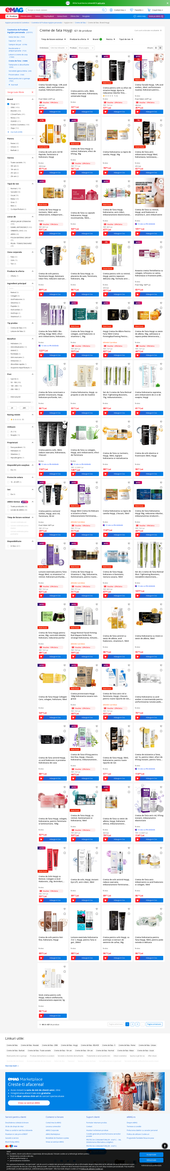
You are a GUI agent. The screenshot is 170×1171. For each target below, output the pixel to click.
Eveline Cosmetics (20, 124)
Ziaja (15, 128)
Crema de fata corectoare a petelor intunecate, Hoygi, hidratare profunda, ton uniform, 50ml (52, 395)
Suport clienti (93, 1117)
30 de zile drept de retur (14, 1126)
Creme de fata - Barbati (15, 1050)
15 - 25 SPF (16, 482)
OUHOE (16, 121)
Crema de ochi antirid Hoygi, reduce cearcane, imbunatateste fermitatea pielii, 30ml (116, 882)
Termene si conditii (134, 1126)
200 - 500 (15, 389)
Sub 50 (14, 379)
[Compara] (65, 61)
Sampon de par (18, 44)
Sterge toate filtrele (15, 92)
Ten (13, 263)
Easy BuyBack (49, 16)
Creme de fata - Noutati (30, 1045)
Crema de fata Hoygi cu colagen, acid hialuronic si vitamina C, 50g (83, 334)
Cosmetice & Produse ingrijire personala (46, 22)
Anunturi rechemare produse (97, 1130)
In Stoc (15, 546)
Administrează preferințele (151, 1165)
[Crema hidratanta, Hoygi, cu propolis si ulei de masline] (85, 375)
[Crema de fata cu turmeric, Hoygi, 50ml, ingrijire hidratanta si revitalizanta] (117, 434)
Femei (15, 143)
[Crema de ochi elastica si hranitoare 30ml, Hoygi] (149, 434)
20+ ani (15, 176)
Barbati (15, 150)
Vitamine (15, 454)
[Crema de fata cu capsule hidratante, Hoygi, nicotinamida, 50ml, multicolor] (85, 194)
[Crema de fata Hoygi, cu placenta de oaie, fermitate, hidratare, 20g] (85, 255)
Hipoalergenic (17, 457)
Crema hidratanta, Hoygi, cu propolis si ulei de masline (84, 393)
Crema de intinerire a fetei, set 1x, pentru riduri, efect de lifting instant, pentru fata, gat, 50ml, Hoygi (148, 757)
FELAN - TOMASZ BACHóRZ (21, 244)
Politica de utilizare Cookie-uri (138, 1134)
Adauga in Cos (55, 112)
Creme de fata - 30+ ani (84, 1050)
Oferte (14, 276)
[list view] (156, 48)
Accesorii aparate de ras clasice (39, 1061)
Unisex (14, 147)
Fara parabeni (18, 447)
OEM (15, 107)
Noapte (15, 435)
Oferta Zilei (75, 16)
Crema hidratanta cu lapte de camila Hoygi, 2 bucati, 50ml (117, 512)
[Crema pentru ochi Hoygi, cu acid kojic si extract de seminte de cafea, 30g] (117, 920)
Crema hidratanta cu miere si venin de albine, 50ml (149, 637)
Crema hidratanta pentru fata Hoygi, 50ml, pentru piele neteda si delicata (149, 940)
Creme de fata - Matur (125, 1050)
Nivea (15, 118)
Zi (13, 431)
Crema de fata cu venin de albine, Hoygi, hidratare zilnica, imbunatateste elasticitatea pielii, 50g (115, 821)
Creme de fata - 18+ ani (63, 1050)
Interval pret (15, 397)
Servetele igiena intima (20, 71)
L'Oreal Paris (18, 114)
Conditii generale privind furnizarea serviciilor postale (103, 1135)
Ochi (14, 260)
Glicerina (15, 303)
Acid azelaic (16, 309)
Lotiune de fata (18, 331)
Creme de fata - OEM (50, 1045)
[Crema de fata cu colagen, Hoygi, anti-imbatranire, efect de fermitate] (85, 433)
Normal (16, 188)
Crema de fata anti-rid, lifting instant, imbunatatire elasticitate (149, 818)
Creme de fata (80, 22)
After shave (152, 1056)
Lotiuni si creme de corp (18, 55)
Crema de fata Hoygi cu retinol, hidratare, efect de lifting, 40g (83, 151)
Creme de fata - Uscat (145, 1050)
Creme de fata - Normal (105, 1050)
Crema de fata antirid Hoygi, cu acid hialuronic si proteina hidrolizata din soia (52, 760)
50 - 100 (16, 382)
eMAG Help (141, 16)
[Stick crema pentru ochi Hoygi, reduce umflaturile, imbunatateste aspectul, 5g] (53, 978)
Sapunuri (15, 41)
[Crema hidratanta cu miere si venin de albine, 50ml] (149, 617)
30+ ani (15, 166)
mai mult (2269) (16, 132)
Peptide (15, 306)
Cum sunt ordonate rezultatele (147, 30)
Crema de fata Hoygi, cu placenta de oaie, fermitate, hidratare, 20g (84, 276)
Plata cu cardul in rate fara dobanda (18, 1130)
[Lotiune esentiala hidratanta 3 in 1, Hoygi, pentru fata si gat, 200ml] (85, 920)
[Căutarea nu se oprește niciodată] (14, 10)
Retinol (14, 292)
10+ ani (15, 169)
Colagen (15, 296)
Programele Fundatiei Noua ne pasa (140, 1138)
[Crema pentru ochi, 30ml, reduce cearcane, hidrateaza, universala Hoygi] (85, 71)
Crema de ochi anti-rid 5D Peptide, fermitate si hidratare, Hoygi (51, 154)
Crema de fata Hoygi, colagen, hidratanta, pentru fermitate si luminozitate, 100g (53, 821)
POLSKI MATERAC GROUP (21, 238)
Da (13, 470)
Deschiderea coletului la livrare (17, 1123)
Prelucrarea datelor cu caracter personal (142, 1130)
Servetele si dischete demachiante (70, 1056)
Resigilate (86, 16)
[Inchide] (167, 3)
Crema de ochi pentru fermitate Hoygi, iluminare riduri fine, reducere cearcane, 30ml (52, 276)
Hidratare (16, 343)
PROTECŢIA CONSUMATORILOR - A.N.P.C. (101, 1146)
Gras (14, 202)
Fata (14, 257)
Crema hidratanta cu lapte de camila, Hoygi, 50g (117, 153)
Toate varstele (18, 162)
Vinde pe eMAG (154, 16)
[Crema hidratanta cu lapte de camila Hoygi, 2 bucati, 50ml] (117, 494)
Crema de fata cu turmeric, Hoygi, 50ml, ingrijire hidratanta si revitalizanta (115, 455)
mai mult (14, 84)
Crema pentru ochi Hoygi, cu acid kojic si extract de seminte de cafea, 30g (116, 940)
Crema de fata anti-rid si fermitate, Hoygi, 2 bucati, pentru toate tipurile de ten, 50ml (116, 696)
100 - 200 (16, 386)
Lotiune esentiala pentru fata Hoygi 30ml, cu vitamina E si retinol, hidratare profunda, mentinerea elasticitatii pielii (53, 574)
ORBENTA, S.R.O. (19, 230)
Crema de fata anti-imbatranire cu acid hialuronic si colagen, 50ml (149, 882)
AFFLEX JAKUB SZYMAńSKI (21, 222)
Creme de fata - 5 (108, 1045)
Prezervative (16, 74)
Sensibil (15, 192)
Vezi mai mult (11, 1066)
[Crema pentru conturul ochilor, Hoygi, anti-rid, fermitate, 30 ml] (53, 494)
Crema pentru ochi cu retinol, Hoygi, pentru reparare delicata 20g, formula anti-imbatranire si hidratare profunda (116, 276)
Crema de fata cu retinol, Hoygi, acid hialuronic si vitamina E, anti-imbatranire (148, 212)
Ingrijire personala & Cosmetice (17, 22)
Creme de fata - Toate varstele (39, 1050)
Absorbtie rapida (18, 364)
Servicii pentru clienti (15, 1117)
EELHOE (16, 111)
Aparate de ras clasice (15, 1061)
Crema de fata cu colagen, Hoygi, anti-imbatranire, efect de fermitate (85, 452)
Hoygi (15, 104)
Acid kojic (15, 313)
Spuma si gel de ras (137, 1056)
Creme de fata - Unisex (147, 1045)
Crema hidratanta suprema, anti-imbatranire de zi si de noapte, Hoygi (148, 395)
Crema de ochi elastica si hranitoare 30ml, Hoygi (146, 454)
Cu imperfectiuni (18, 209)
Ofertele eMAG (26, 16)
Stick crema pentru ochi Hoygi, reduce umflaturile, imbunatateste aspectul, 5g (52, 997)
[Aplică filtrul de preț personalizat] (31, 407)
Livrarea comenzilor (53, 1126)
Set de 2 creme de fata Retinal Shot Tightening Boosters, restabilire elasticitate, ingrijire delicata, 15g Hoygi (149, 574)
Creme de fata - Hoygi (69, 1045)
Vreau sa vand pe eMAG (29, 1103)
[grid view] (160, 48)
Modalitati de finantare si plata (57, 1138)
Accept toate (151, 1154)
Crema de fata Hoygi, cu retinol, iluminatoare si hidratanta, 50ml (82, 818)
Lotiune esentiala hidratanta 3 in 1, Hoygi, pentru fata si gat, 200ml (84, 940)
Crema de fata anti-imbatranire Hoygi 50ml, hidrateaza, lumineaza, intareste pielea (146, 154)
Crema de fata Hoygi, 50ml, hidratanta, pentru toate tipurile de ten (116, 760)
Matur (15, 199)
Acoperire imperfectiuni (21, 367)
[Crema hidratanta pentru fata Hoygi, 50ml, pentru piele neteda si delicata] (149, 920)
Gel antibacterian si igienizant (110, 1061)
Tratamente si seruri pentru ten (98, 1056)
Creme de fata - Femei (127, 1045)
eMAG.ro (131, 1117)
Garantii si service (12, 1138)
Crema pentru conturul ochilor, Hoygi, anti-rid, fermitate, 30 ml (49, 513)
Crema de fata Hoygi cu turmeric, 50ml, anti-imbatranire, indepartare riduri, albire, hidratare (50, 212)
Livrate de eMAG (19, 510)
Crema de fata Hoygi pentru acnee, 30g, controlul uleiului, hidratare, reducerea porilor (52, 635)
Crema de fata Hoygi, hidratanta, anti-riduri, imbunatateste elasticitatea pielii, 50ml (116, 212)
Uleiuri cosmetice (120, 1056)
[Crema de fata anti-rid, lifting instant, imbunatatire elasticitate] (149, 798)
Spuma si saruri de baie (87, 1061)
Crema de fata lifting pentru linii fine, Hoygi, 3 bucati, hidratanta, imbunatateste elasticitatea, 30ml (84, 757)
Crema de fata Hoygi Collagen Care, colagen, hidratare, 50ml (53, 698)
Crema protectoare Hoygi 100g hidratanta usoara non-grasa (84, 696)
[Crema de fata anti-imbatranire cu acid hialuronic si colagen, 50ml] (149, 861)
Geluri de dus (17, 37)
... (142, 1024)
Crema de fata (18, 328)
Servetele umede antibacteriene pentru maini (141, 1061)
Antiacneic (16, 361)
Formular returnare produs (96, 1123)
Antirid (14, 350)
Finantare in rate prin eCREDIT (16, 1134)
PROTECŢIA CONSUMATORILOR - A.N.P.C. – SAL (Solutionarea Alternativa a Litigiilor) (103, 1141)
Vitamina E (16, 316)
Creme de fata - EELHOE (90, 1045)
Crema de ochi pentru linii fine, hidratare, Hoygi (51, 938)
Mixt (13, 206)
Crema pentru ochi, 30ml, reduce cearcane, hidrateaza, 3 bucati (52, 452)
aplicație (101, 3)
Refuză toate (151, 1160)
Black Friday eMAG (12, 1142)
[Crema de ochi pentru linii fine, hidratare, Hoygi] (53, 920)
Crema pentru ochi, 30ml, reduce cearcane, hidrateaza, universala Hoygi (84, 93)
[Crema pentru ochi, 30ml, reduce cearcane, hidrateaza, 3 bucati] (53, 433)
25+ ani (15, 173)
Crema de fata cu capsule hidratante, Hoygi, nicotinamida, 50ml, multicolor (83, 215)
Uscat (14, 195)
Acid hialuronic (18, 299)
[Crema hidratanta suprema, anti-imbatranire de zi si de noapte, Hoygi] (149, 375)
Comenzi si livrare (54, 1117)
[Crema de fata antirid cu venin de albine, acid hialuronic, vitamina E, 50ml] (117, 617)
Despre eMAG (132, 1123)
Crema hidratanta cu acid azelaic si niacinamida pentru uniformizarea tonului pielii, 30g (149, 699)
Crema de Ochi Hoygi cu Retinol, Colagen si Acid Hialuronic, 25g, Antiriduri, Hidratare (51, 879)
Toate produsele (19, 506)
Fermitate (15, 354)
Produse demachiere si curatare (42, 1056)
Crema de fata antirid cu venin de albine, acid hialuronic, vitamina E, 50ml (116, 638)
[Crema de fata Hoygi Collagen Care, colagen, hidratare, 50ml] (53, 678)
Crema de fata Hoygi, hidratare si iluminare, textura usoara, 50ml (113, 574)
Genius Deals (62, 16)
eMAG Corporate (52, 1130)
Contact (89, 1126)
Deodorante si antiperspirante (17, 49)
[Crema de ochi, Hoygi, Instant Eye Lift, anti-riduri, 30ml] (85, 861)
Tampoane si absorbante (19, 65)
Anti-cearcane (17, 357)
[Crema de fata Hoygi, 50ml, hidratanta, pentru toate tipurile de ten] (117, 739)
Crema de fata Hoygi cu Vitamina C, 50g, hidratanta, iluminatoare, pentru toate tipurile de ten (84, 574)
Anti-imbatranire (19, 347)
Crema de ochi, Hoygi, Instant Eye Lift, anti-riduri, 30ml (84, 880)
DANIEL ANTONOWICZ (21, 227)
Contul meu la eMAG (53, 1123)
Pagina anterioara (116, 1024)
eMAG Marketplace (53, 1134)
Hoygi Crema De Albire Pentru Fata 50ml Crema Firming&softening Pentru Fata (116, 334)
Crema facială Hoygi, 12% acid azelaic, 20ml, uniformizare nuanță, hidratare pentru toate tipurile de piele (53, 87)
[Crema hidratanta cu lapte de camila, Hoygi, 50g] (117, 133)
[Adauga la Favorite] (65, 56)
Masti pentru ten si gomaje (19, 79)
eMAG (15, 234)
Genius (37, 16)
